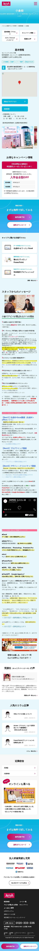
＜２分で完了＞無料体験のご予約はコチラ (17, 617)
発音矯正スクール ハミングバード (14, 917)
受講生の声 (27, 39)
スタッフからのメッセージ (10, 39)
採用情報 (11, 933)
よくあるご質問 (9, 908)
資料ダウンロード (19, 225)
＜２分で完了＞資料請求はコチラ (14, 626)
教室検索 (20, 26)
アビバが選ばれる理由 (11, 905)
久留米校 (7, 773)
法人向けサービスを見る (19, 883)
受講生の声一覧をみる (30, 695)
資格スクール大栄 (9, 914)
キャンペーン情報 (27, 33)
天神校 (6, 768)
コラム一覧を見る (31, 751)
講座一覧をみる (32, 280)
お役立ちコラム (9, 911)
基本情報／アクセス (10, 33)
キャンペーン (24, 905)
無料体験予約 (20, 217)
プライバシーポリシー (20, 933)
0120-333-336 (25, 923)
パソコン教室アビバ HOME (9, 26)
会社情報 (6, 933)
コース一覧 (23, 901)
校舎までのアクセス (10, 101)
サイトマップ (31, 933)
